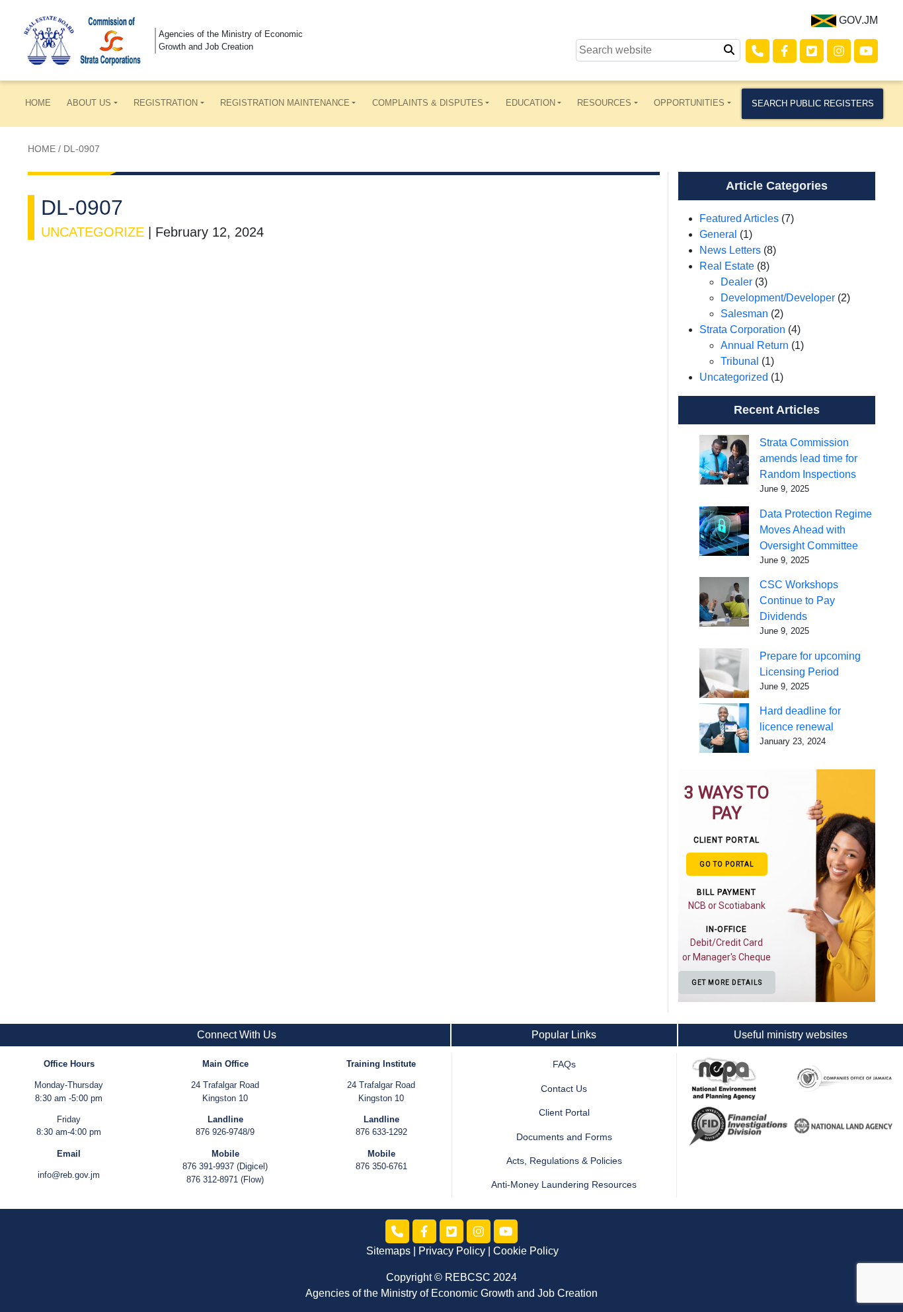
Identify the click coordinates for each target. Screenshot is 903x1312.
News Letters (730, 250)
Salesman (744, 313)
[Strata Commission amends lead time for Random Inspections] (724, 459)
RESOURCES (604, 103)
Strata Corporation (742, 329)
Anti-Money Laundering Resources (564, 1185)
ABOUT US (89, 103)
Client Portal (564, 1113)
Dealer (736, 282)
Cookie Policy (526, 1250)
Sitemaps (388, 1250)
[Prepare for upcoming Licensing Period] (724, 673)
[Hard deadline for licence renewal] (724, 728)
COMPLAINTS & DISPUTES (427, 103)
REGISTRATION (166, 103)
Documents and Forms (564, 1137)
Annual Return (755, 345)
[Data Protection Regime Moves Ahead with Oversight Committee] (724, 531)
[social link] (757, 51)
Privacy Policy (451, 1250)
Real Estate (726, 266)
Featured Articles (739, 218)
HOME (38, 103)
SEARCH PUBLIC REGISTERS (813, 103)
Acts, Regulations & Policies (564, 1161)
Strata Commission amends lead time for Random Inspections (808, 458)
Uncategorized (733, 377)
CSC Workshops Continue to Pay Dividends (799, 600)
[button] (727, 885)
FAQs (564, 1064)
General (718, 234)
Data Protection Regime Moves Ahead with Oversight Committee (816, 529)
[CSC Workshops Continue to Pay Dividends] (724, 602)
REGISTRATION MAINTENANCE (285, 103)
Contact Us (564, 1089)
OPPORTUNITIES (689, 103)
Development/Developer (778, 297)
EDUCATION (530, 103)
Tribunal (740, 361)
